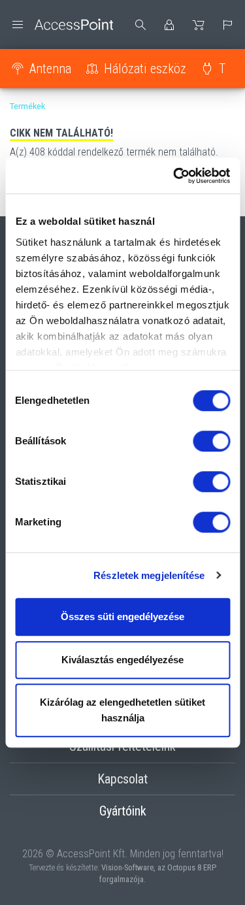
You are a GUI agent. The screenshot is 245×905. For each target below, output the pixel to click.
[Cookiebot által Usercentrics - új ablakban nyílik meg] (174, 175)
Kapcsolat (122, 779)
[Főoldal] (61, 24)
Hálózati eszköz (145, 68)
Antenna (50, 68)
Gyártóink (122, 811)
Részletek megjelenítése (148, 575)
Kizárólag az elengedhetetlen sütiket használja (122, 710)
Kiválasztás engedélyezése (122, 659)
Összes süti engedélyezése (122, 616)
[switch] (211, 441)
